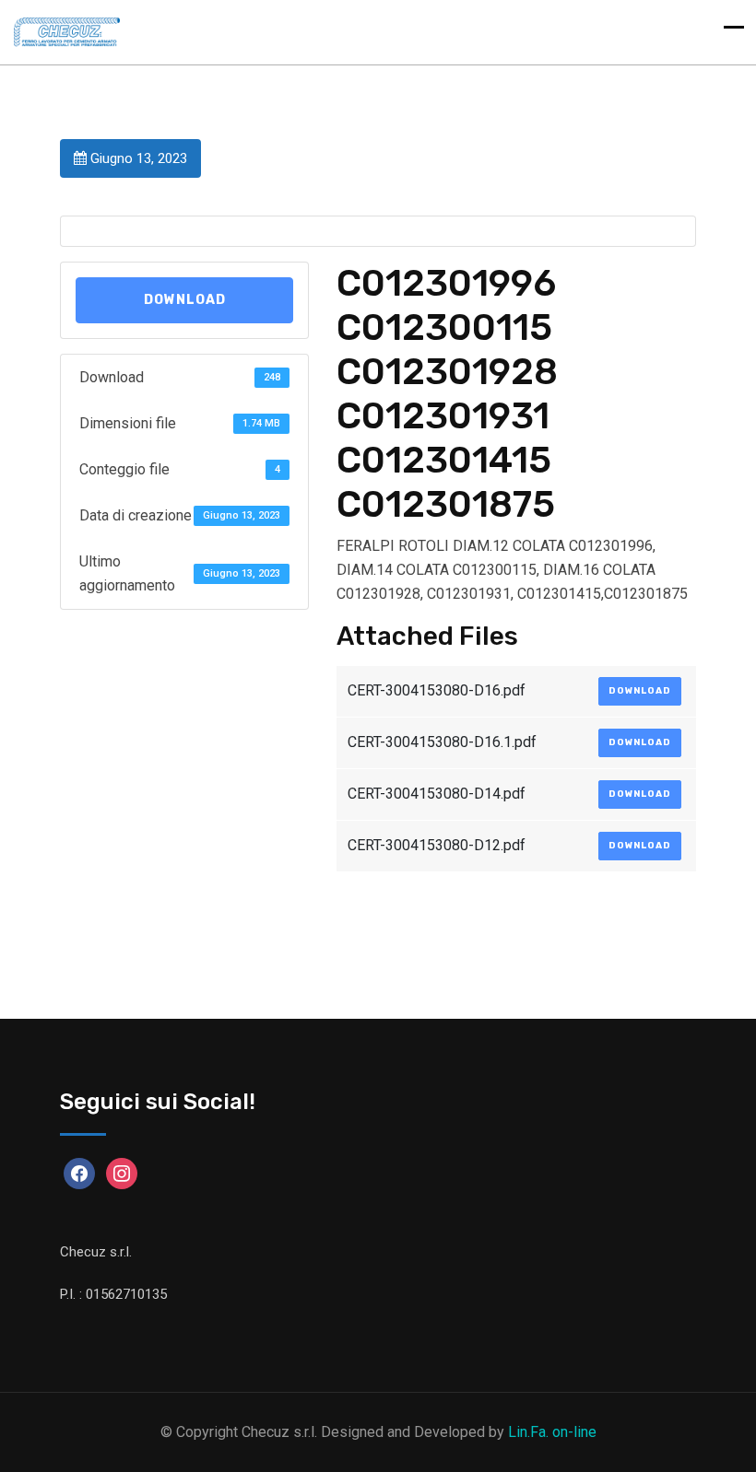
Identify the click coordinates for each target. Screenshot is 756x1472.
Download (185, 300)
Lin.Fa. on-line (552, 1432)
